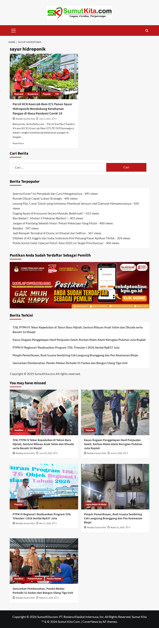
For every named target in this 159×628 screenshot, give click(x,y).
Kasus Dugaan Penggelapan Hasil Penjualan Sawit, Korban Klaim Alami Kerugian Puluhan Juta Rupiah (79, 339)
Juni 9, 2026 (116, 453)
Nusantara (33, 94)
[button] (13, 30)
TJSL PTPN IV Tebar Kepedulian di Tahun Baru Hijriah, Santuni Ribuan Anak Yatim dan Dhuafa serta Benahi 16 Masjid (78, 330)
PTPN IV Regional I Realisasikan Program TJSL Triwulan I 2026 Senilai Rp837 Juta (66, 347)
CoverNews (90, 621)
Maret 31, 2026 (117, 527)
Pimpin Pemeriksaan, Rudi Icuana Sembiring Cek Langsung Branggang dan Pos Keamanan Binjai (75, 355)
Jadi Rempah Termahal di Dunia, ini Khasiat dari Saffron (49, 233)
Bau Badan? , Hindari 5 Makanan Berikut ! (40, 218)
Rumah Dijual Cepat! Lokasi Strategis (37, 198)
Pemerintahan (35, 578)
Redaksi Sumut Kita (25, 119)
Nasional (18, 94)
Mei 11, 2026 (45, 523)
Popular (47, 94)
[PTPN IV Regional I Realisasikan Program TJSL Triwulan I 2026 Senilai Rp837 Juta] (44, 486)
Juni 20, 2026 (45, 453)
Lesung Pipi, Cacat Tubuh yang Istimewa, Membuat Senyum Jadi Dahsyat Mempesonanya (72, 203)
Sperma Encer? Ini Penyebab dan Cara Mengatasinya (47, 193)
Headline (18, 430)
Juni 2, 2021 (45, 119)
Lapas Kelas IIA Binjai (96, 504)
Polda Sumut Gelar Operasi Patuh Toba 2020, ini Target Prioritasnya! (58, 243)
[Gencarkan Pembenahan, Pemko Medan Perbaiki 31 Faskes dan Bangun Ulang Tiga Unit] (44, 561)
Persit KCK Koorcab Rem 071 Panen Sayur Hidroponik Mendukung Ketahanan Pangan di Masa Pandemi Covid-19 (42, 109)
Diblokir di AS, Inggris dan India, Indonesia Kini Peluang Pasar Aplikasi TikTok (64, 238)
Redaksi (18, 228)
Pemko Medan (54, 578)
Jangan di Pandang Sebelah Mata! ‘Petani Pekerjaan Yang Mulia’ (55, 223)
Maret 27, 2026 (46, 598)
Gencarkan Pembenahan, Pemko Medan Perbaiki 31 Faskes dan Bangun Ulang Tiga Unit (70, 363)
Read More (18, 143)
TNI (57, 94)
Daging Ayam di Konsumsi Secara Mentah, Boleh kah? (48, 213)
